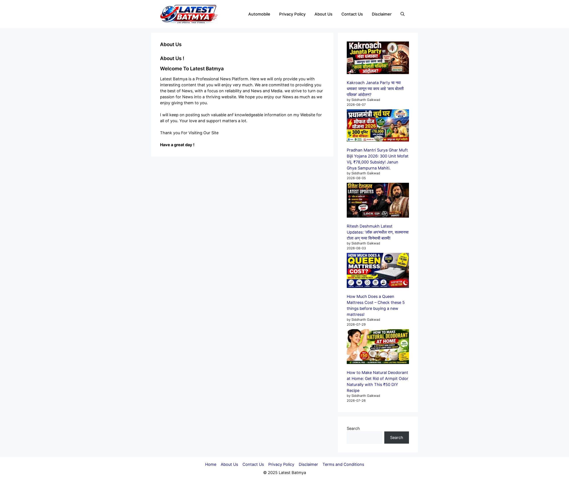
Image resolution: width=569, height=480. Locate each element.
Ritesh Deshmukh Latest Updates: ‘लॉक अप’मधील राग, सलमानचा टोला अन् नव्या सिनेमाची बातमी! (378, 232)
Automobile (259, 14)
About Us (324, 14)
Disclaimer (382, 14)
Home (210, 464)
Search (353, 428)
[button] (402, 14)
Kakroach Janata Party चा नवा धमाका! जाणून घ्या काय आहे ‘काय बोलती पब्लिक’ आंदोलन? (375, 88)
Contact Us (352, 14)
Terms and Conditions (343, 464)
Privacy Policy (292, 14)
